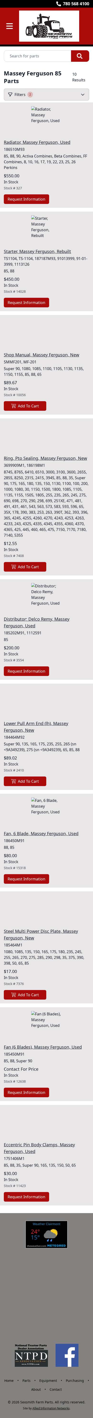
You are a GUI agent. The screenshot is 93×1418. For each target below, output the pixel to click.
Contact (56, 1389)
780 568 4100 (76, 3)
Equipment (48, 1380)
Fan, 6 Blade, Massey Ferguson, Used (41, 833)
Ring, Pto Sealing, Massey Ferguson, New (45, 458)
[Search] (80, 56)
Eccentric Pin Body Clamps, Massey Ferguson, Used (39, 1148)
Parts (26, 1380)
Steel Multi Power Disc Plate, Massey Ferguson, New (41, 934)
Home (9, 1380)
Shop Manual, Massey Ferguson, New (41, 355)
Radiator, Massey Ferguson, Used (37, 142)
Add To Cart (28, 406)
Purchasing (75, 1380)
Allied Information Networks (51, 1408)
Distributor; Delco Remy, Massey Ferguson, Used (36, 622)
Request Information (26, 199)
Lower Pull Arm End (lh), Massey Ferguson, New (36, 726)
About (36, 1389)
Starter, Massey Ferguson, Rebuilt (37, 251)
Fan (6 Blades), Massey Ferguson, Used (43, 1047)
